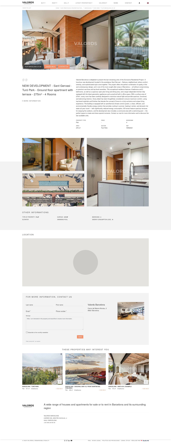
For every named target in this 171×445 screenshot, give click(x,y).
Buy (42, 3)
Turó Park (96, 8)
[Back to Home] (30, 3)
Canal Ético (125, 440)
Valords (102, 3)
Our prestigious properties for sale (72, 8)
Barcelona (88, 8)
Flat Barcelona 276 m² (108, 8)
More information (32, 100)
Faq (89, 440)
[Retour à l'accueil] (31, 406)
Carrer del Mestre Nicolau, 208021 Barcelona (97, 309)
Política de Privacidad (111, 440)
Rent (54, 3)
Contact (128, 3)
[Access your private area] (139, 3)
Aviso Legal (96, 440)
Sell (66, 3)
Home (57, 8)
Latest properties (83, 3)
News (116, 3)
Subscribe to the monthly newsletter (38, 332)
